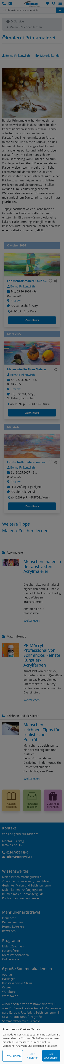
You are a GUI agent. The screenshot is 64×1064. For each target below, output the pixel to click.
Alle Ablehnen (32, 1055)
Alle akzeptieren (51, 1055)
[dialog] (32, 1043)
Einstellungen (12, 1056)
